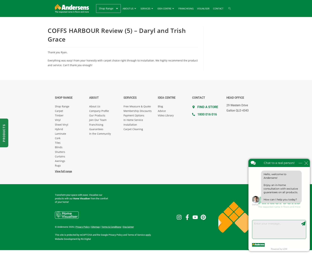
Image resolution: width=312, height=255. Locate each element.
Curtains (60, 156)
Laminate (60, 133)
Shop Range (62, 106)
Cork (57, 138)
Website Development (66, 239)
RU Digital (86, 239)
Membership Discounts (138, 111)
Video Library (166, 115)
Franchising (96, 124)
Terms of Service (136, 234)
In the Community (100, 133)
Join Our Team (98, 120)
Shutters (60, 152)
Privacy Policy (116, 234)
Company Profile (99, 111)
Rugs (58, 165)
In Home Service (133, 120)
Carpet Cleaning (133, 129)
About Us (94, 106)
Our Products (97, 115)
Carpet (59, 111)
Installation (130, 124)
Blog (160, 106)
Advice (162, 111)
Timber (59, 115)
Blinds (58, 147)
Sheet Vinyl (61, 124)
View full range (63, 171)
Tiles (57, 142)
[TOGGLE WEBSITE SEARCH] (230, 8)
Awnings (60, 161)
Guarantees (96, 129)
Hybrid (59, 129)
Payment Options (134, 115)
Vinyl (58, 120)
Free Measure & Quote (137, 106)
